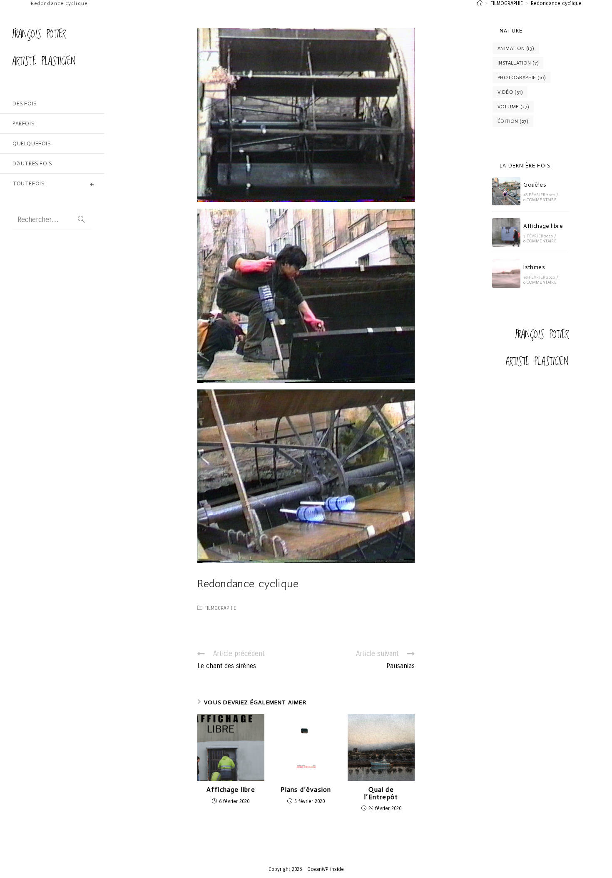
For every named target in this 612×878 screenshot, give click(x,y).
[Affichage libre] (506, 232)
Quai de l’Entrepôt (381, 793)
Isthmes (534, 267)
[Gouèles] (506, 191)
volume (513, 107)
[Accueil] (480, 3)
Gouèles (534, 184)
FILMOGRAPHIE (220, 608)
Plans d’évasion (306, 789)
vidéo (510, 92)
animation (516, 48)
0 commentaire (540, 199)
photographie (522, 77)
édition (513, 121)
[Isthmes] (506, 273)
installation (518, 63)
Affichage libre (230, 789)
